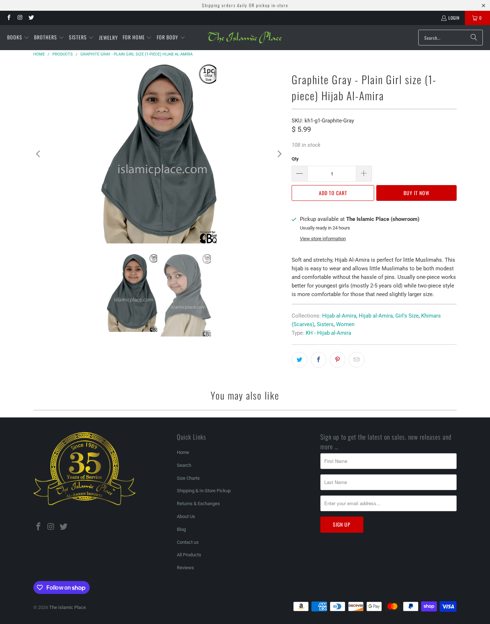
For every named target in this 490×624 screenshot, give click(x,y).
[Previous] (38, 153)
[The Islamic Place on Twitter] (31, 18)
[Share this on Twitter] (299, 360)
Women (345, 324)
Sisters (325, 324)
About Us (186, 516)
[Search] (474, 37)
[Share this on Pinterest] (337, 360)
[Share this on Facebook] (318, 360)
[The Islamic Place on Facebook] (8, 18)
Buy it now (416, 193)
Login (454, 18)
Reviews (185, 567)
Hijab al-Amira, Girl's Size (389, 316)
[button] (18, 38)
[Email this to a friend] (356, 360)
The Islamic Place (67, 607)
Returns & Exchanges (198, 503)
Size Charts (188, 478)
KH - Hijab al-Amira (328, 333)
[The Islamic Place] (245, 38)
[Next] (279, 153)
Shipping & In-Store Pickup (204, 490)
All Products (189, 554)
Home (183, 452)
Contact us (188, 542)
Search (184, 465)
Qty (295, 158)
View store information (323, 238)
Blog (181, 529)
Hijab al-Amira (339, 316)
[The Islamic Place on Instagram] (20, 18)
